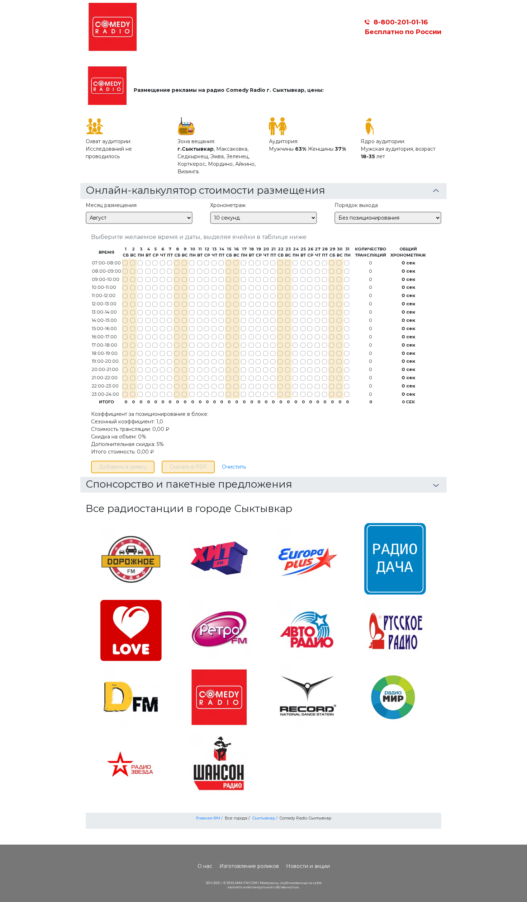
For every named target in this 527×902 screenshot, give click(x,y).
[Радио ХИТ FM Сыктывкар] (219, 558)
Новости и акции (308, 866)
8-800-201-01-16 (401, 22)
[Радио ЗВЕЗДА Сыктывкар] (131, 764)
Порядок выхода (356, 205)
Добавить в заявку (123, 467)
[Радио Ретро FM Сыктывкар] (219, 630)
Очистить (234, 467)
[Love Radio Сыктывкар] (131, 630)
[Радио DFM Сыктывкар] (131, 697)
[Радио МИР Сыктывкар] (395, 697)
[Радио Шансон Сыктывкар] (219, 764)
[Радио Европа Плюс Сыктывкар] (307, 558)
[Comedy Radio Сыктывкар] (219, 697)
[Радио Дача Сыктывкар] (395, 558)
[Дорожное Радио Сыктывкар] (131, 558)
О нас (205, 866)
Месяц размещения (111, 205)
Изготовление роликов (249, 866)
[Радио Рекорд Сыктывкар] (307, 697)
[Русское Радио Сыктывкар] (395, 630)
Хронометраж (228, 205)
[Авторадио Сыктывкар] (307, 630)
